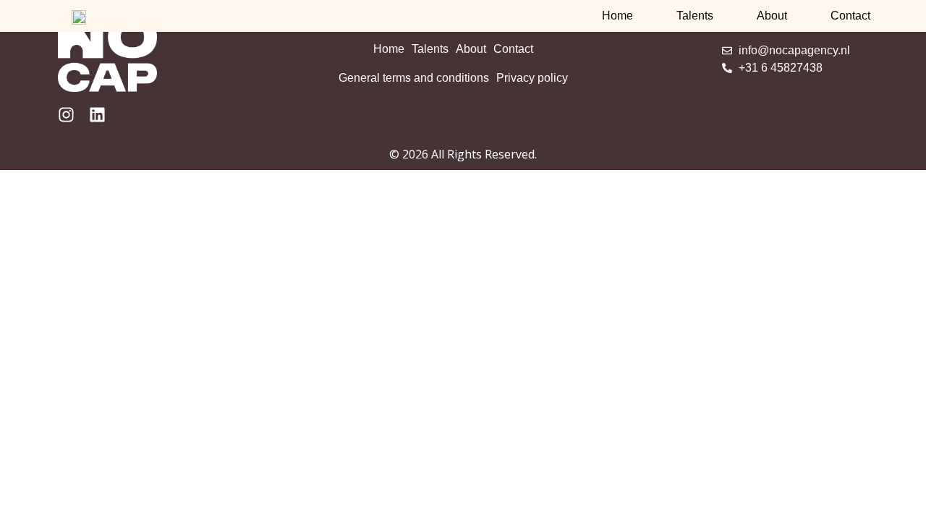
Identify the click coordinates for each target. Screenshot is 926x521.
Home (617, 15)
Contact (850, 15)
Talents (694, 15)
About (772, 15)
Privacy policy (532, 78)
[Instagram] (66, 114)
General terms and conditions (414, 78)
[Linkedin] (97, 114)
